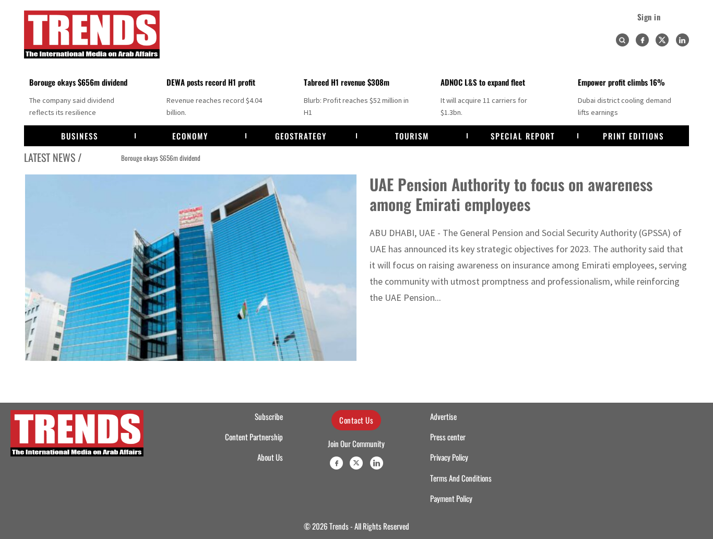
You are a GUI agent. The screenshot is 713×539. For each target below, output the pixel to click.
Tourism (412, 136)
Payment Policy (451, 498)
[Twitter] (662, 39)
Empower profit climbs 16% (621, 82)
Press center (448, 436)
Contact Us (356, 420)
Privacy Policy (449, 457)
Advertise (443, 416)
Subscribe (269, 416)
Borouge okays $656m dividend (78, 82)
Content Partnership (254, 436)
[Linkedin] (682, 39)
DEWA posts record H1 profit (211, 82)
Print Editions (633, 136)
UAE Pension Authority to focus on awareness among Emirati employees (511, 194)
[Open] (622, 40)
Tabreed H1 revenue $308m (346, 82)
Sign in (649, 16)
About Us (270, 457)
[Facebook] (642, 39)
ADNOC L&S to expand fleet (483, 82)
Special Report (523, 136)
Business (79, 136)
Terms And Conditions (461, 478)
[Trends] (92, 34)
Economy (190, 136)
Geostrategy (301, 136)
